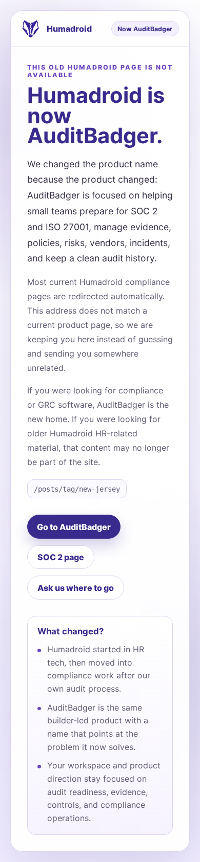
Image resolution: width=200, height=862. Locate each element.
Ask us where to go (75, 588)
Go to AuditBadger (74, 527)
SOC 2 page (60, 557)
